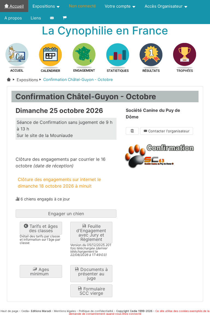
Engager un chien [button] (66, 213)
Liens (36, 18)
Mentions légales (65, 311)
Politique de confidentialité (96, 311)
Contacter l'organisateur (168, 131)
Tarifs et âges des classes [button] (43, 228)
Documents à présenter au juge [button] (93, 274)
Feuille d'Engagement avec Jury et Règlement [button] (91, 232)
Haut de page (9, 311)
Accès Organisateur (164, 6)
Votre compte (118, 6)
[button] (41, 271)
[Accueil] (12, 79)
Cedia (25, 311)
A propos (13, 18)
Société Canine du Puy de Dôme (153, 113)
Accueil (16, 6)
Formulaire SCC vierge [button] (92, 291)
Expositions (44, 6)
